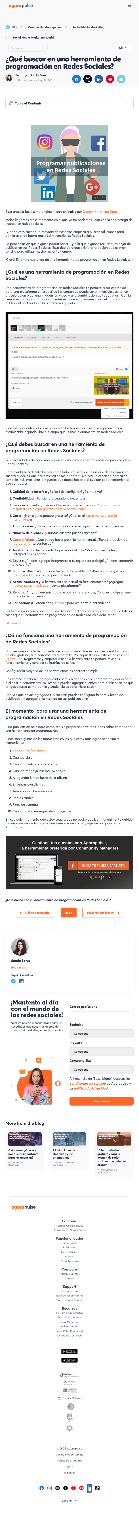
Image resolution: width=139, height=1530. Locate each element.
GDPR (69, 1466)
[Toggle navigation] (133, 5)
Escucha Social (69, 1252)
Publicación (69, 1247)
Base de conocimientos (69, 1295)
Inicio (68, 912)
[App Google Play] (69, 1351)
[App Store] (69, 1360)
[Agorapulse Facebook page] (41, 1487)
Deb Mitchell (17, 1162)
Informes (69, 1256)
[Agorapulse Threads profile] (57, 1487)
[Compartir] (76, 79)
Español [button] (67, 1500)
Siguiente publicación (100, 912)
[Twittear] (88, 79)
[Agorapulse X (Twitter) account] (65, 1487)
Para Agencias (69, 1261)
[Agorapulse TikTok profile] (97, 1487)
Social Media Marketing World (33, 37)
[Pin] (110, 79)
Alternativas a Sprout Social (69, 1230)
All (121, 48)
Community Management (45, 27)
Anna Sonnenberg (109, 1170)
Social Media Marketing (88, 27)
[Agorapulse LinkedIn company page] (89, 1487)
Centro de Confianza (69, 1335)
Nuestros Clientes (69, 1273)
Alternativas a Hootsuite (69, 1225)
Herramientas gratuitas (69, 1312)
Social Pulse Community (69, 1331)
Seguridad (69, 1472)
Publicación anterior (37, 912)
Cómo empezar (70, 1291)
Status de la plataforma (69, 1300)
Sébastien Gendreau (65, 1162)
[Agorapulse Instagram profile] (49, 1487)
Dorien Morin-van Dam (100, 212)
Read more (18, 967)
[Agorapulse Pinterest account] (81, 1487)
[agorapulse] (16, 5)
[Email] (121, 79)
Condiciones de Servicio (69, 1454)
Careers (69, 1278)
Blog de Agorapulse (69, 1317)
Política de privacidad (69, 1460)
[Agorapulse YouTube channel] (73, 1487)
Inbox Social (70, 1243)
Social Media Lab (69, 1322)
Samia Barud (21, 961)
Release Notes (69, 1326)
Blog (15, 27)
